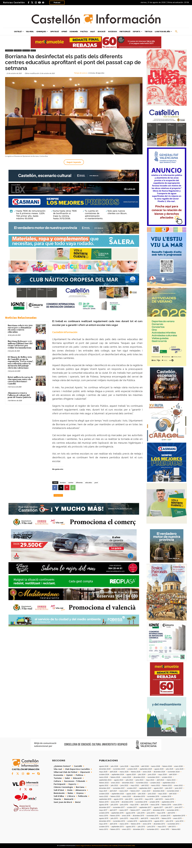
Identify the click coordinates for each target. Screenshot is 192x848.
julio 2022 (114, 785)
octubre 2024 (104, 774)
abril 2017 (113, 810)
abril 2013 (172, 826)
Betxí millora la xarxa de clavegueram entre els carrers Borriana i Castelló (20, 380)
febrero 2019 (103, 802)
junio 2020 (152, 793)
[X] (60, 487)
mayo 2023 (150, 780)
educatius (88, 482)
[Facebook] (28, 2)
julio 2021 (168, 788)
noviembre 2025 (119, 769)
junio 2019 (138, 799)
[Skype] (38, 774)
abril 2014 (113, 824)
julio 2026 (114, 766)
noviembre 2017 (119, 807)
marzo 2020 (103, 796)
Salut (33, 50)
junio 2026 (124, 766)
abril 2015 (144, 818)
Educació (26, 50)
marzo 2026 (155, 766)
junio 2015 (124, 818)
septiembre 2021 (145, 788)
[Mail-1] (43, 2)
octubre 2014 (132, 821)
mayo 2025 (103, 772)
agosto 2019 (118, 799)
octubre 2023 (167, 777)
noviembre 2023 (153, 777)
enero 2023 (115, 782)
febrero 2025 (135, 772)
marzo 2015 (154, 818)
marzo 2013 (103, 829)
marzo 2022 (155, 785)
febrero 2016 (115, 815)
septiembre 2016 (117, 813)
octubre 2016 (104, 813)
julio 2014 (169, 821)
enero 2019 (115, 802)
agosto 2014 (159, 821)
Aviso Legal (80, 845)
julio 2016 (140, 813)
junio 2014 (179, 821)
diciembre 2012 (138, 829)
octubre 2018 (154, 802)
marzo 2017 (123, 810)
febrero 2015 (166, 818)
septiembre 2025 (146, 769)
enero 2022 (178, 785)
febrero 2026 (167, 766)
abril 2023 (160, 780)
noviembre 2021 (119, 788)
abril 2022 (145, 785)
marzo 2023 (171, 780)
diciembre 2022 (127, 782)
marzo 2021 (123, 791)
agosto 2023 (118, 780)
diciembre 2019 (139, 796)
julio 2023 (129, 780)
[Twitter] (32, 2)
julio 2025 (169, 769)
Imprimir (58, 495)
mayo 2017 (103, 810)
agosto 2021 (158, 788)
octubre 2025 (132, 769)
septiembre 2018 (168, 802)
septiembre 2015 (179, 815)
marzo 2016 (103, 815)
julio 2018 (114, 804)
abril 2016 (171, 813)
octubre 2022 (155, 782)
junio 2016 (151, 813)
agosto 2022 (103, 785)
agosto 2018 (103, 804)
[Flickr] (33, 774)
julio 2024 (142, 774)
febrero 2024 (115, 777)
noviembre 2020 (173, 791)
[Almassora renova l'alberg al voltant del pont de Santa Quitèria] (41, 396)
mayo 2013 (162, 826)
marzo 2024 (103, 777)
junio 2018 (124, 804)
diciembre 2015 (138, 815)
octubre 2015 (165, 815)
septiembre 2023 (105, 780)
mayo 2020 (162, 793)
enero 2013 (126, 829)
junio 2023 (139, 780)
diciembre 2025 (104, 769)
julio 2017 (168, 807)
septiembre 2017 (145, 807)
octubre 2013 (104, 826)
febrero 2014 (135, 824)
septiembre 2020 (118, 793)
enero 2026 (178, 766)
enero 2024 (127, 777)
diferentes (79, 482)
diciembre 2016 (158, 810)
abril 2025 (113, 772)
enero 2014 (147, 824)
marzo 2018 (154, 804)
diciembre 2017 (104, 807)
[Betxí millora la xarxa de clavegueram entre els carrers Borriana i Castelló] (41, 381)
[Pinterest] (66, 487)
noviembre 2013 (173, 824)
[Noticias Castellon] (96, 19)
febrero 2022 (167, 785)
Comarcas (9, 50)
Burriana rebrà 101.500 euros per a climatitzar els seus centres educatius (20, 328)
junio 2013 (151, 826)
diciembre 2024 (159, 772)
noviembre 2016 (172, 810)
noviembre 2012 (153, 829)
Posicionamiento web (127, 845)
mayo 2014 (103, 824)
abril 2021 (113, 791)
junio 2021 (178, 788)
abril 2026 (145, 766)
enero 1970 (165, 829)
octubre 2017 (132, 807)
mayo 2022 (135, 785)
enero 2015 (177, 818)
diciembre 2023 (139, 777)
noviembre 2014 (119, 821)
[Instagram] (36, 2)
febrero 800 (176, 829)
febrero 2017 (135, 810)
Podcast (57, 2)
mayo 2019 (149, 799)
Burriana (17, 50)
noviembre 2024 (174, 772)
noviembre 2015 (152, 815)
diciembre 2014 (104, 821)
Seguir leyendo (74, 162)
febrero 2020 (115, 796)
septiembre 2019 (105, 799)
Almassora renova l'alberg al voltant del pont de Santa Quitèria (19, 395)
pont (96, 482)
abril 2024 (173, 774)
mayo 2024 (162, 774)
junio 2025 (179, 769)
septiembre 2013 (117, 826)
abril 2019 (159, 799)
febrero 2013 (115, 829)
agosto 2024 (131, 774)
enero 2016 (126, 815)
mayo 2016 (161, 813)
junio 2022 (124, 785)
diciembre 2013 (159, 824)
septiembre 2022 (169, 782)
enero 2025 (147, 772)
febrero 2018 (166, 804)
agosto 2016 (130, 813)
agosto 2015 (103, 818)
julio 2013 (141, 826)
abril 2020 (173, 793)
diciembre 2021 (104, 788)
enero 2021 (146, 791)
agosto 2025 (159, 769)
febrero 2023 (104, 782)
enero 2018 (177, 804)
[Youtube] (39, 2)
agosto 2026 (103, 766)
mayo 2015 (134, 818)
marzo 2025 (124, 772)
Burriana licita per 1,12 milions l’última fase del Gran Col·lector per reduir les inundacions (20, 344)
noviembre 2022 (142, 782)
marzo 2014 (124, 824)
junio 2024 (152, 774)
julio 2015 (114, 818)
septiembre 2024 (118, 774)
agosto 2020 (131, 793)
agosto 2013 (130, 826)
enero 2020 (127, 796)
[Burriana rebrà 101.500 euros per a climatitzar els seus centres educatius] (41, 329)
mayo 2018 (134, 804)
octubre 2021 (132, 788)
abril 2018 (144, 804)
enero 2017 (146, 810)
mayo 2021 (103, 791)
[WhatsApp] (72, 487)
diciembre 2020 (158, 791)
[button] (176, 31)
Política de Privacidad (94, 845)
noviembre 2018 (141, 802)
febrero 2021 (135, 791)
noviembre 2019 (153, 796)
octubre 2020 (104, 793)
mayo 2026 (135, 766)
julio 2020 (142, 793)
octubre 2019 (166, 796)
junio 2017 (178, 807)
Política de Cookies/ (110, 845)
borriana (63, 482)
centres (70, 482)
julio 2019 (128, 799)
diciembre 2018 (127, 802)
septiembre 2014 (146, 821)
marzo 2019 (169, 799)
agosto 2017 (158, 807)
